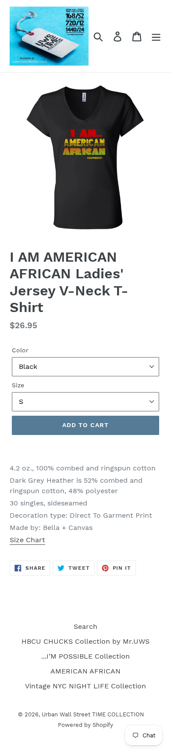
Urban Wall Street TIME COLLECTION (93, 714)
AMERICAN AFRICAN (85, 671)
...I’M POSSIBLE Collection (85, 656)
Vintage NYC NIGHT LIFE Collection (85, 686)
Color (20, 350)
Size (18, 385)
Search (85, 626)
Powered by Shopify (85, 725)
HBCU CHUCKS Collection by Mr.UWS (85, 641)
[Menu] (156, 36)
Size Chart (27, 540)
